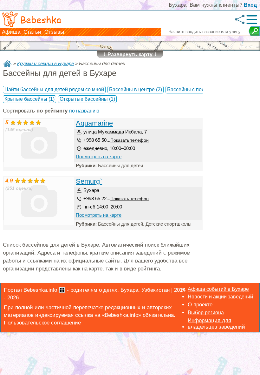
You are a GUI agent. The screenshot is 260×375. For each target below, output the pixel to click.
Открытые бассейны (87, 99)
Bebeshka (40, 19)
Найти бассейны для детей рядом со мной (54, 89)
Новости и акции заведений (220, 296)
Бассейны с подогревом (199, 89)
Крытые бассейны (29, 99)
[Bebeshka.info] (7, 63)
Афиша (12, 32)
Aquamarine (94, 123)
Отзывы (54, 32)
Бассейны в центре (135, 89)
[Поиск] (254, 31)
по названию (84, 110)
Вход (250, 5)
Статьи (32, 32)
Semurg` (89, 181)
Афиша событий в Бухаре (218, 289)
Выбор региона (206, 312)
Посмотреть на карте (98, 156)
